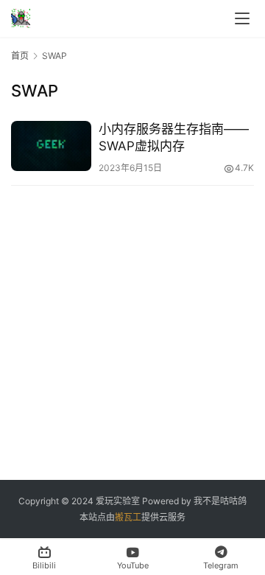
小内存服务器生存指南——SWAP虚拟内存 (174, 137)
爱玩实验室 (118, 500)
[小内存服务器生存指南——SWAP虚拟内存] (51, 146)
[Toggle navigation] (242, 18)
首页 (20, 55)
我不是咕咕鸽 (220, 500)
